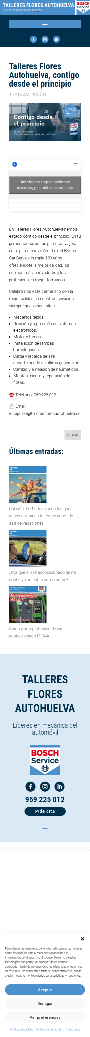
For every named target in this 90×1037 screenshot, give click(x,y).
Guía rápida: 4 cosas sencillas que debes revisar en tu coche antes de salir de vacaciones (41, 516)
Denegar (45, 1003)
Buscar (72, 435)
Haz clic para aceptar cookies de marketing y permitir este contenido (45, 185)
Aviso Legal (73, 1029)
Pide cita (45, 811)
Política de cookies (21, 1029)
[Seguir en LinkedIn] (56, 39)
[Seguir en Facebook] (33, 39)
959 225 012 (45, 799)
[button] (82, 938)
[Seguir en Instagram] (45, 39)
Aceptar (45, 990)
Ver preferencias (45, 1017)
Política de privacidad (49, 1029)
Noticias (39, 94)
